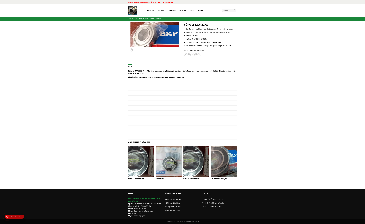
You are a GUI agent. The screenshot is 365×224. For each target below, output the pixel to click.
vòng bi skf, (198, 29)
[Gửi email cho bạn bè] (192, 54)
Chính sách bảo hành (172, 203)
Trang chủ (150, 10)
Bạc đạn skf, (190, 29)
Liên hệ (200, 10)
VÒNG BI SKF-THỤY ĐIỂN (154, 18)
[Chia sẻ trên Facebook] (185, 54)
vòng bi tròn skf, (207, 29)
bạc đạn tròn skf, (219, 29)
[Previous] (129, 186)
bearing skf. (229, 29)
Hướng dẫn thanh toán (173, 207)
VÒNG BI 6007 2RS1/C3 (219, 179)
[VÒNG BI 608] (169, 161)
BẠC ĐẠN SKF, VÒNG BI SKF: (175, 77)
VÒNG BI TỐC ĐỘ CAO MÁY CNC (213, 203)
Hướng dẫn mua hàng (172, 210)
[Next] (135, 49)
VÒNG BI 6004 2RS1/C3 (191, 179)
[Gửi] (234, 10)
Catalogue (182, 10)
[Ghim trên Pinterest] (196, 54)
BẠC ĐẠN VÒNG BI (141, 18)
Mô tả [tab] (130, 66)
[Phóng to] (131, 50)
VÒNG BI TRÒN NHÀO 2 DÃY (212, 207)
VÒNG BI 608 (160, 179)
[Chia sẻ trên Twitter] (189, 54)
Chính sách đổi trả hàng (173, 199)
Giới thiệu (172, 10)
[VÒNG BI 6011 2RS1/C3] (141, 161)
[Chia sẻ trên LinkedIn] (199, 54)
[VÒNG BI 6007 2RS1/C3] (224, 161)
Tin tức (192, 10)
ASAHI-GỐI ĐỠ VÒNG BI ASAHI (212, 199)
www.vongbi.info (224, 32)
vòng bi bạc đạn (223, 46)
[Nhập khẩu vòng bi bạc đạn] (135, 10)
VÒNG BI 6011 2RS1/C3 (136, 179)
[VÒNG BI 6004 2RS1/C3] (196, 161)
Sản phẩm (161, 10)
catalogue (212, 32)
